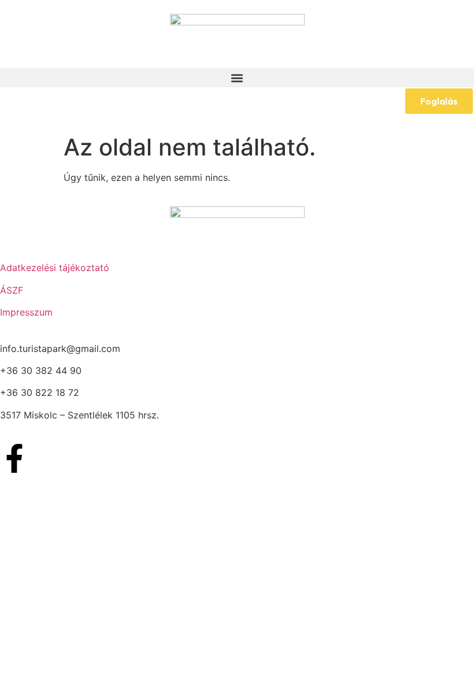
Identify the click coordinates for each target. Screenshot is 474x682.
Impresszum (26, 312)
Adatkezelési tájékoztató (54, 267)
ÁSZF (11, 290)
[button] (237, 77)
